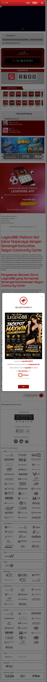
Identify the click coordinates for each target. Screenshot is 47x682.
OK (23, 387)
